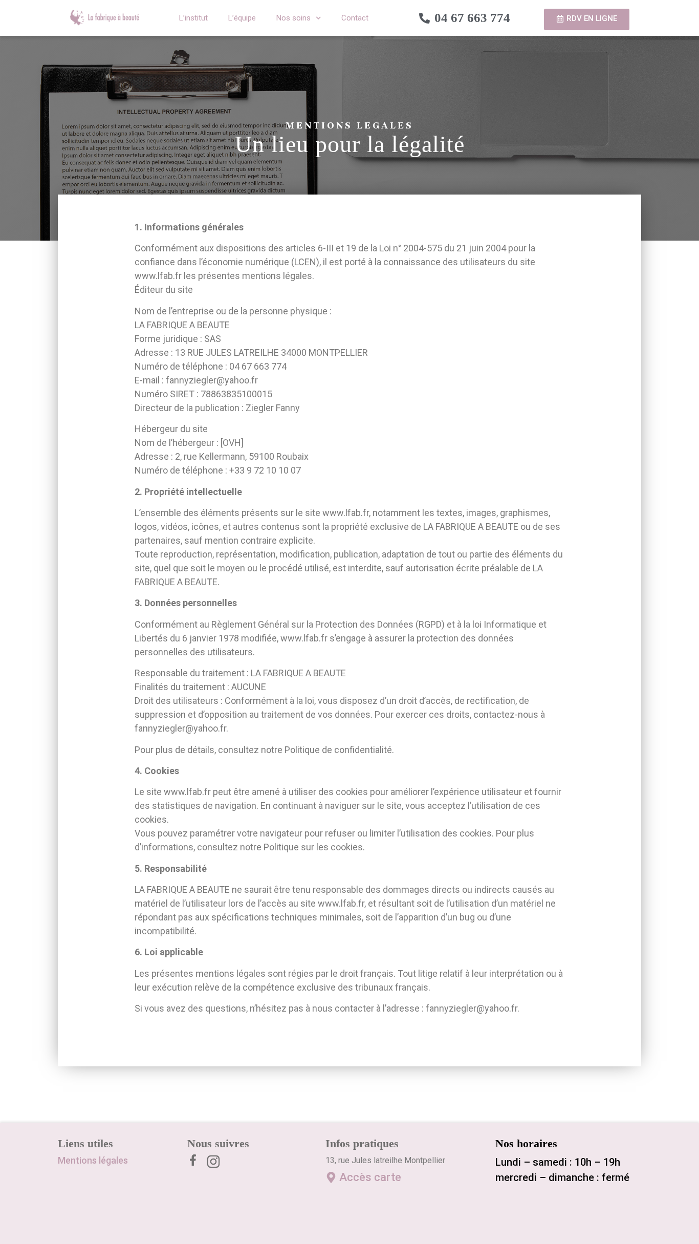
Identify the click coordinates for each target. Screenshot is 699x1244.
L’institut (193, 18)
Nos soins (293, 18)
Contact (354, 18)
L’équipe (242, 18)
